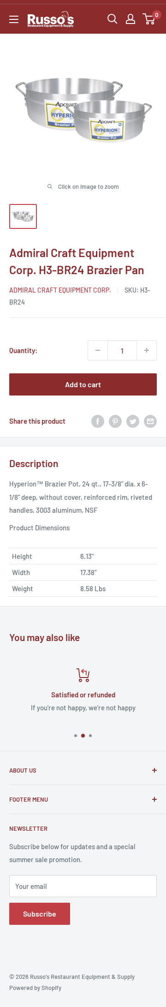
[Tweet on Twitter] (132, 421)
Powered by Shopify (35, 987)
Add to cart (83, 384)
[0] (149, 18)
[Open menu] (13, 19)
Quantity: (23, 350)
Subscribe (39, 913)
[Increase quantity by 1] (146, 350)
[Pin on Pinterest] (115, 421)
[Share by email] (150, 421)
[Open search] (112, 19)
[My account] (130, 19)
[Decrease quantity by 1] (97, 350)
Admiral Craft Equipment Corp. (60, 290)
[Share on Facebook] (97, 421)
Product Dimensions (39, 527)
